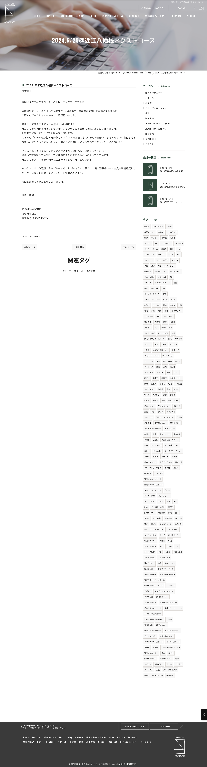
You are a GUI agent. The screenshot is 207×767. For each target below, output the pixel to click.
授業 (159, 552)
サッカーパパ (149, 333)
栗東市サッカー (150, 658)
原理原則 (178, 524)
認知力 (164, 249)
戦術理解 (147, 473)
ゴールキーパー (150, 636)
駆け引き (176, 406)
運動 (177, 658)
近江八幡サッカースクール (154, 580)
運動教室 (147, 271)
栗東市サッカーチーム (173, 608)
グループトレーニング (152, 468)
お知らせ (149, 144)
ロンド (147, 451)
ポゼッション (166, 243)
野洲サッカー (149, 569)
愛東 (158, 367)
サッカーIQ (159, 473)
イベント (156, 305)
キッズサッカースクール (164, 591)
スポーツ (147, 664)
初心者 (147, 395)
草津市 (164, 378)
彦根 (153, 310)
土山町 (155, 440)
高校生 (147, 378)
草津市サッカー (150, 546)
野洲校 (169, 546)
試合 (146, 507)
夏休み (176, 468)
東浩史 (174, 456)
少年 (158, 316)
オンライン (148, 372)
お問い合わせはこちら (152, 7)
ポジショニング (161, 271)
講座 (168, 372)
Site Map (146, 741)
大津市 (162, 540)
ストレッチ (148, 417)
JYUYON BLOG (150, 138)
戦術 (168, 389)
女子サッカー (165, 434)
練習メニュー (149, 232)
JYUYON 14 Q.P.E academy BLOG (158, 123)
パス (178, 249)
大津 (163, 400)
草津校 (147, 518)
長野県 (147, 456)
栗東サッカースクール (170, 440)
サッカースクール (151, 249)
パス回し (147, 243)
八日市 (157, 322)
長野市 (155, 456)
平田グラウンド (164, 406)
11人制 (165, 299)
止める (160, 501)
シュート (161, 254)
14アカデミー (149, 563)
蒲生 (166, 310)
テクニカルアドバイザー (153, 529)
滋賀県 (147, 226)
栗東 (163, 288)
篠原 (159, 563)
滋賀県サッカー (176, 378)
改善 (153, 411)
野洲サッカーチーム (165, 569)
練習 (147, 113)
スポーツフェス (164, 557)
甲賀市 (147, 400)
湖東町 (147, 647)
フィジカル (171, 411)
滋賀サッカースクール (164, 417)
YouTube (182, 7)
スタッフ (147, 327)
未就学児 (178, 383)
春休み (155, 400)
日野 (146, 445)
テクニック (148, 361)
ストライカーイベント (173, 451)
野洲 (164, 294)
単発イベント (175, 423)
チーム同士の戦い (158, 507)
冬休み (147, 305)
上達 (180, 305)
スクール (149, 97)
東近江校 (161, 512)
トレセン (173, 344)
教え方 (169, 664)
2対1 (171, 277)
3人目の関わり (175, 271)
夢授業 (147, 440)
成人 (170, 338)
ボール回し (157, 451)
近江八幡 (154, 288)
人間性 (179, 417)
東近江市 (147, 322)
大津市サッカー (166, 658)
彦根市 (147, 434)
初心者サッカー (150, 602)
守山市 (167, 490)
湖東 (146, 383)
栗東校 (170, 507)
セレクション (168, 316)
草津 (158, 361)
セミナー (178, 664)
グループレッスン (170, 669)
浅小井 (172, 367)
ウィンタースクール (152, 294)
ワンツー (178, 518)
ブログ (169, 226)
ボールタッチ (172, 232)
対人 (156, 327)
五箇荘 (162, 383)
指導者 (172, 322)
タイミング (148, 367)
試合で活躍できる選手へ (153, 619)
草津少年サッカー (167, 636)
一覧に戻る (79, 247)
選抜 (165, 395)
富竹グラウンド (166, 462)
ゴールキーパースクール (171, 647)
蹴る (168, 501)
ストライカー (149, 389)
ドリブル (147, 282)
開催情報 (149, 133)
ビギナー (147, 591)
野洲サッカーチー (151, 653)
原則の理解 (179, 243)
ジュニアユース (172, 529)
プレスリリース (166, 524)
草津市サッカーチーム (153, 608)
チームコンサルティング (153, 675)
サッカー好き (163, 333)
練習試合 (168, 518)
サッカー (154, 238)
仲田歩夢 (176, 434)
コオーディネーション (156, 108)
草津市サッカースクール (153, 641)
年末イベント (170, 563)
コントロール (149, 254)
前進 (146, 411)
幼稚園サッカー (162, 597)
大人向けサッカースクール (154, 338)
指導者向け (159, 664)
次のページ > (128, 247)
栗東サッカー (149, 512)
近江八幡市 (167, 361)
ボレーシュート (164, 496)
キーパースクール (173, 641)
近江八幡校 (157, 518)
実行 (161, 546)
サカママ (178, 338)
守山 (170, 540)
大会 (177, 546)
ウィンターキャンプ (162, 282)
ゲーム (170, 254)
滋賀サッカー (173, 400)
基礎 (165, 322)
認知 (165, 305)
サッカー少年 (149, 496)
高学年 (160, 232)
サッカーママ (167, 327)
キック (177, 361)
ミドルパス (148, 260)
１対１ (147, 350)
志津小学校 (177, 552)
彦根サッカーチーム (172, 630)
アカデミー (148, 316)
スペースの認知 (162, 260)
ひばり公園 (148, 625)
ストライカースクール (152, 428)
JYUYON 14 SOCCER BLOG (31, 236)
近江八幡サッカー (172, 445)
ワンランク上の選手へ (153, 613)
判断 (171, 249)
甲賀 (146, 288)
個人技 (160, 389)
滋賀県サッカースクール (153, 484)
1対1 (156, 243)
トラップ (175, 350)
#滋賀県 (91, 271)
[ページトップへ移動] (183, 726)
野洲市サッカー (174, 535)
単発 (146, 266)
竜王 (159, 310)
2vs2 (178, 254)
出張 (158, 669)
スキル (170, 653)
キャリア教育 (149, 552)
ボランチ (159, 372)
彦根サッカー (161, 625)
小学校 (167, 552)
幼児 (170, 383)
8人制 (173, 299)
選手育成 (149, 118)
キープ (162, 535)
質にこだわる (149, 501)
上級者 (164, 344)
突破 (146, 524)
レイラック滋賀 (150, 535)
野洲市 (172, 395)
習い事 (160, 411)
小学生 (148, 102)
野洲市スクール (150, 574)
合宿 (175, 282)
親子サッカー (177, 310)
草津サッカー (149, 406)
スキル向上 (162, 277)
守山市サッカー (150, 540)
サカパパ (147, 344)
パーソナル (148, 669)
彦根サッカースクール (152, 630)
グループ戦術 (149, 277)
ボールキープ (168, 355)
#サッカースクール (73, 271)
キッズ (176, 389)
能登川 (153, 383)
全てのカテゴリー (154, 92)
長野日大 (165, 456)
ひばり (169, 619)
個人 (163, 653)
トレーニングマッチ (152, 299)
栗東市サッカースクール (153, 585)
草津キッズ (148, 597)
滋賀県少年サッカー (160, 350)
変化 (177, 512)
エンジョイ (170, 585)
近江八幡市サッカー (167, 574)
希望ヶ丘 (178, 462)
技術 (173, 333)
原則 (170, 512)
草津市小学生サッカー (168, 602)
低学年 (172, 238)
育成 (146, 310)
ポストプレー (170, 428)
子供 (156, 344)
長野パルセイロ (150, 462)
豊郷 (154, 434)
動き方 (167, 468)
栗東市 (155, 378)
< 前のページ (29, 247)
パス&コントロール (151, 355)
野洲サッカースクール (152, 479)
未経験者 (156, 395)
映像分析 (169, 675)
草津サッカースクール (152, 490)
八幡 (165, 367)
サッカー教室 (149, 557)
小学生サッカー (161, 423)
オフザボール (156, 445)
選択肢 (153, 524)
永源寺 (155, 647)
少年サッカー (158, 226)
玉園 (175, 501)
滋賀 (153, 266)
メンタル (147, 423)
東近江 (172, 305)
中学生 (176, 372)
